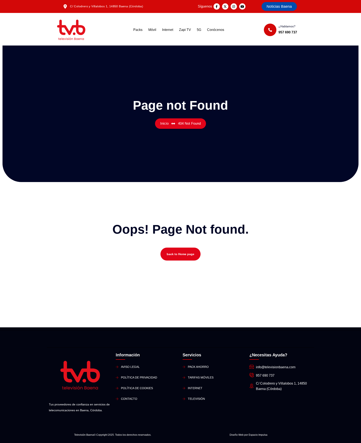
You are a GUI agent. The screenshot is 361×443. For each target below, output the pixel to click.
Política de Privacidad (139, 377)
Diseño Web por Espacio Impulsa (248, 434)
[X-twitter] (225, 6)
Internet (167, 30)
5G (199, 30)
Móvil (152, 30)
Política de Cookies (137, 388)
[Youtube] (242, 6)
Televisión (196, 398)
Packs (137, 30)
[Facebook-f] (217, 6)
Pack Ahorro (198, 366)
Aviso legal (130, 366)
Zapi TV (185, 30)
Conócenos (215, 30)
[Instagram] (234, 6)
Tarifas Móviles (201, 377)
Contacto (129, 398)
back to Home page (180, 254)
